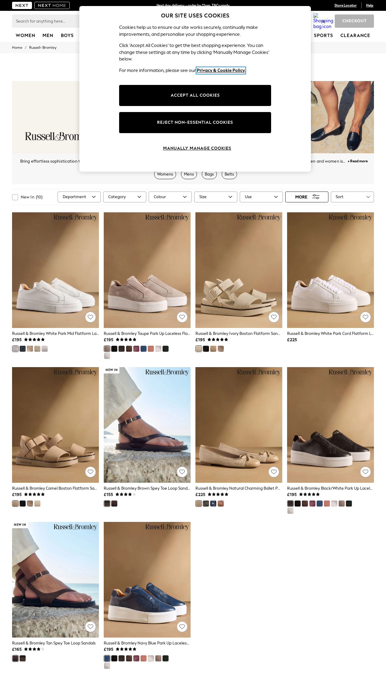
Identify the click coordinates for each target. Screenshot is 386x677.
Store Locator (345, 5)
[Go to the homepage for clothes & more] (22, 5)
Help (369, 5)
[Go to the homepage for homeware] (52, 5)
